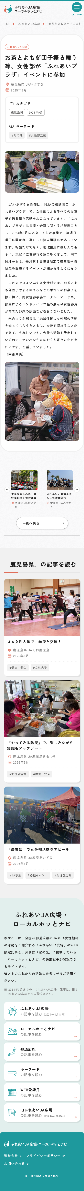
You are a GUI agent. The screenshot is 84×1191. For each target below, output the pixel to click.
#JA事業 (15, 875)
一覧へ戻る (31, 523)
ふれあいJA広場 (29, 24)
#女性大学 (40, 667)
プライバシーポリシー (43, 1155)
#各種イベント (38, 875)
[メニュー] (77, 7)
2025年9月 (36, 112)
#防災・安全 (41, 774)
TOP (7, 24)
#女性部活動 (37, 135)
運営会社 (11, 1155)
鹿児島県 (17, 112)
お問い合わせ (14, 1163)
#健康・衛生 (18, 667)
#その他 (16, 135)
